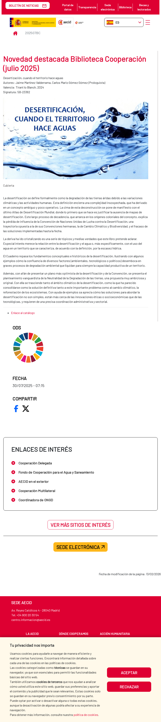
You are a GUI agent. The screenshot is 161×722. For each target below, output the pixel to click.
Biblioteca (125, 7)
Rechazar (129, 686)
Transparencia (87, 7)
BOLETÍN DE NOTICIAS (24, 5)
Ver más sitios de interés (81, 525)
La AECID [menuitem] (32, 633)
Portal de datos (67, 7)
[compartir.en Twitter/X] (25, 408)
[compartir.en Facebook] (16, 408)
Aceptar (129, 672)
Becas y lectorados (144, 7)
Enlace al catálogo (23, 313)
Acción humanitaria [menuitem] (115, 633)
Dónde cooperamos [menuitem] (73, 633)
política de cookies (85, 715)
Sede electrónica (108, 7)
